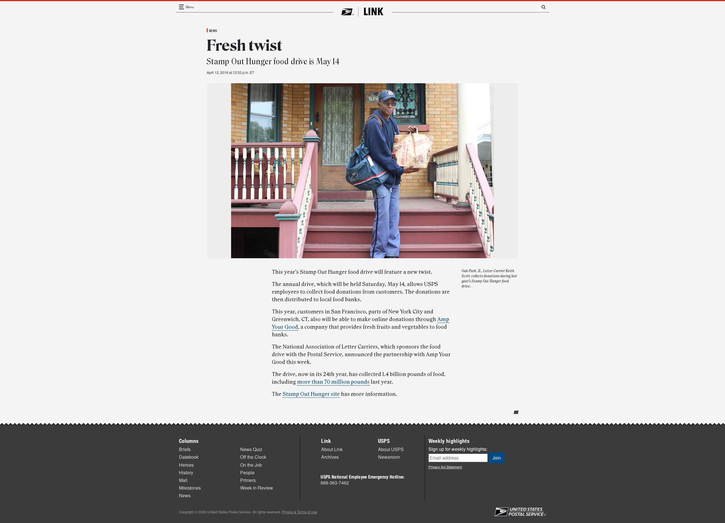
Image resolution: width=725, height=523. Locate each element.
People (247, 472)
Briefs (185, 449)
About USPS (391, 449)
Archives (330, 457)
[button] (541, 6)
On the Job (251, 465)
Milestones (190, 487)
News (213, 30)
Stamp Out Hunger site (311, 394)
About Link (332, 449)
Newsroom (389, 457)
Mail (183, 480)
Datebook (189, 457)
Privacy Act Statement (445, 466)
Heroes (186, 465)
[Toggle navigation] (181, 7)
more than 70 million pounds (333, 382)
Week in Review (256, 487)
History (186, 472)
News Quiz (251, 449)
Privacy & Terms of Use (299, 511)
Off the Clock (253, 457)
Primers (248, 480)
